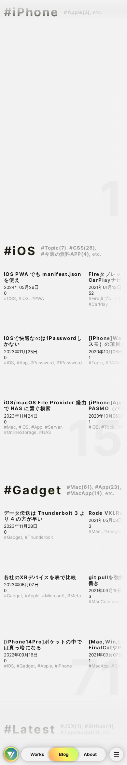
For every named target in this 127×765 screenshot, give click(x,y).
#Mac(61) (79, 487)
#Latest (30, 729)
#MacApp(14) (84, 493)
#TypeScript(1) (80, 732)
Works (37, 754)
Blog (63, 754)
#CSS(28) (82, 248)
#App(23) (107, 487)
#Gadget (33, 490)
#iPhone (31, 12)
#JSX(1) (71, 726)
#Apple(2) (77, 12)
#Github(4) (99, 726)
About (89, 754)
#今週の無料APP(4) (65, 254)
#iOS (20, 251)
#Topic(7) (53, 248)
